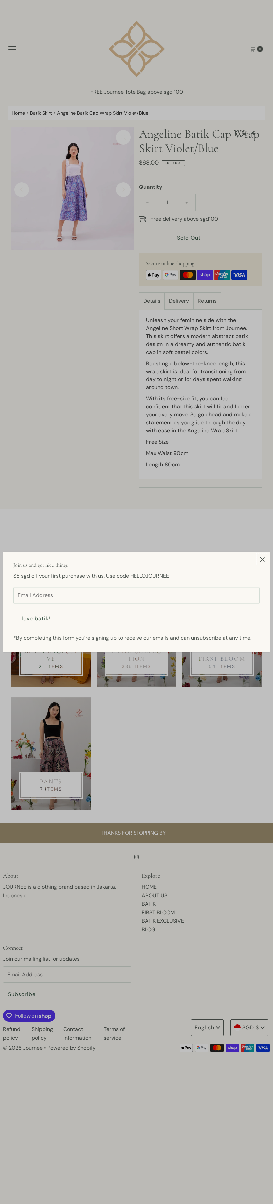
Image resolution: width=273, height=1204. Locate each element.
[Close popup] (262, 559)
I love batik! (34, 618)
